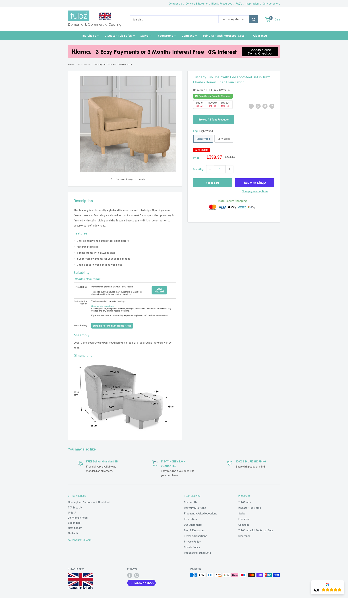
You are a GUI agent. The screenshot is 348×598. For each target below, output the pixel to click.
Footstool (244, 519)
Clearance (244, 535)
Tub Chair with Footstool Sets (255, 530)
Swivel (242, 513)
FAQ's (239, 3)
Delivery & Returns (197, 3)
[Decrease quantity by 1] (210, 169)
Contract (243, 524)
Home (71, 64)
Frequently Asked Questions (200, 513)
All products (84, 64)
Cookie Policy (192, 547)
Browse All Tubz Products (213, 119)
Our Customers (271, 3)
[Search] (253, 19)
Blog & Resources (222, 3)
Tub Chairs (244, 502)
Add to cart (212, 182)
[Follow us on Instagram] (136, 575)
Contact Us (175, 3)
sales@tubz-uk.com (79, 539)
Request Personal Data (197, 552)
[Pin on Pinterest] (258, 106)
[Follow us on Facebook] (129, 575)
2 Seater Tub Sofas (249, 507)
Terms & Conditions (195, 535)
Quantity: (198, 169)
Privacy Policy (192, 541)
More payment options (255, 191)
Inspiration (252, 3)
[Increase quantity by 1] (229, 169)
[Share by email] (271, 106)
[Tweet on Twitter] (265, 106)
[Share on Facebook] (251, 106)
